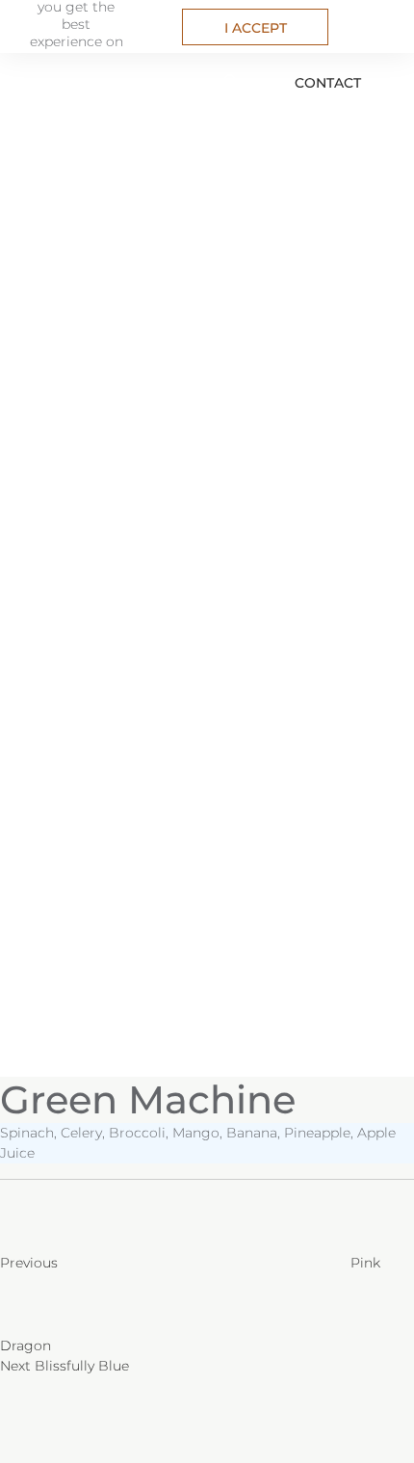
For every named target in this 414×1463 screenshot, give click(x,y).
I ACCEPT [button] (255, 28)
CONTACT (328, 82)
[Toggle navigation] (21, 77)
